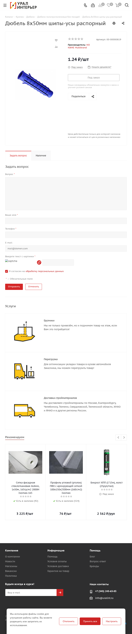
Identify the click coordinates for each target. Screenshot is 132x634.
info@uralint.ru (104, 598)
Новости (10, 561)
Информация (55, 550)
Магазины (11, 566)
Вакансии (11, 571)
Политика (11, 575)
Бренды (94, 566)
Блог (92, 556)
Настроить (112, 621)
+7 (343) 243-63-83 (105, 591)
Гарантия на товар (58, 571)
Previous (118, 438)
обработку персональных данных (45, 271)
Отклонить (68, 621)
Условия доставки (58, 566)
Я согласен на (36, 271)
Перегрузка (51, 359)
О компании (12, 556)
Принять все (90, 621)
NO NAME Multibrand (79, 46)
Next (124, 438)
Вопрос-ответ (98, 561)
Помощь (52, 556)
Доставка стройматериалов (60, 397)
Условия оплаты (57, 561)
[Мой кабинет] (93, 5)
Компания (11, 550)
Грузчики (49, 320)
